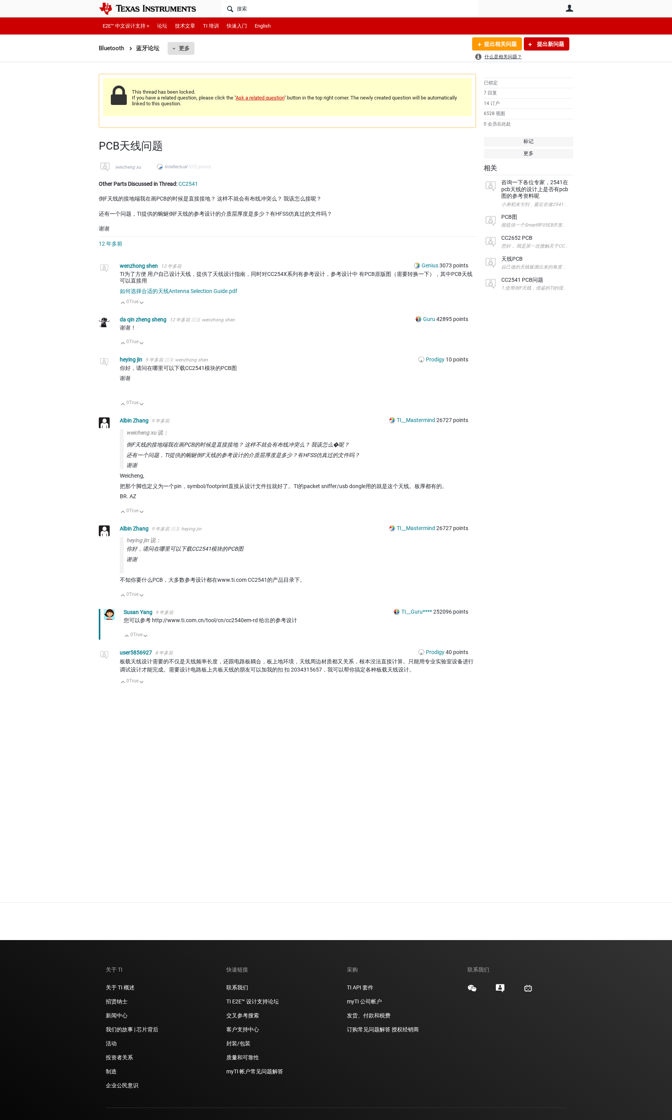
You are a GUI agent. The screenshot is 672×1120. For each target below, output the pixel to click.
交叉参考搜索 (242, 1015)
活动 (111, 1043)
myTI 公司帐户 (364, 1001)
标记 (528, 141)
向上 (123, 303)
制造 (111, 1071)
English (263, 26)
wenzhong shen (139, 266)
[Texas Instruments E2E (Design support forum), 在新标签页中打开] (500, 991)
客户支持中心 (242, 1029)
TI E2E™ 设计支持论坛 (252, 1001)
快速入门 (237, 26)
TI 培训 (211, 26)
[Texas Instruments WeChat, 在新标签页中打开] (472, 991)
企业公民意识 (122, 1085)
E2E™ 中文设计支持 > (126, 26)
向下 (141, 303)
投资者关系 (119, 1057)
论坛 (162, 26)
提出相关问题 (500, 44)
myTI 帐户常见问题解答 (254, 1071)
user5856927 (136, 652)
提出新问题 (550, 44)
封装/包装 (238, 1043)
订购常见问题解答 (368, 1029)
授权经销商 (405, 1029)
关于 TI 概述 (120, 987)
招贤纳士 (117, 1001)
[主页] (153, 8)
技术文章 (185, 26)
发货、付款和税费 (368, 1015)
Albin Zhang (135, 420)
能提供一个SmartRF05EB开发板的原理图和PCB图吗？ (557, 225)
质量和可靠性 (243, 1057)
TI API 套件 (360, 987)
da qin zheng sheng (144, 319)
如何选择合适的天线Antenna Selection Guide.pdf (178, 291)
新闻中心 (117, 1015)
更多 (184, 48)
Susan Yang (139, 612)
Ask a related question (260, 98)
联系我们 (237, 987)
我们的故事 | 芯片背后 (132, 1029)
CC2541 (188, 184)
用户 (569, 8)
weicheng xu (128, 167)
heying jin (132, 359)
